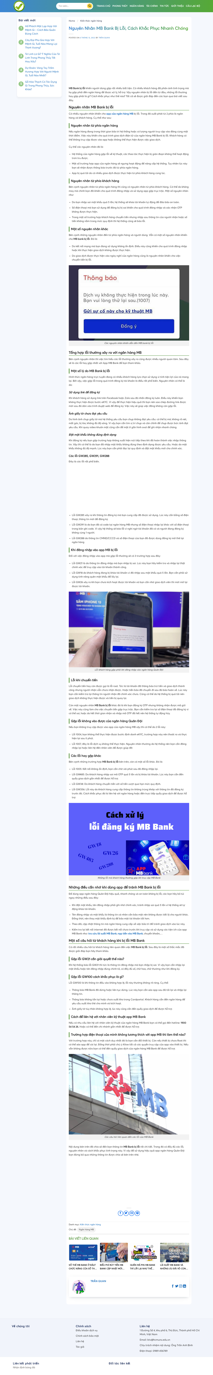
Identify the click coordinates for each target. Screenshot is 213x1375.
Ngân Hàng (137, 6)
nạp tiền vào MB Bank (130, 933)
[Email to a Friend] (131, 1213)
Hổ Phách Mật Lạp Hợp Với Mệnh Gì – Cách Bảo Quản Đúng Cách (41, 30)
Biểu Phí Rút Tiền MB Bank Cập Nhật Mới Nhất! (111, 1267)
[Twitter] (176, 1286)
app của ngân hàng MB (119, 114)
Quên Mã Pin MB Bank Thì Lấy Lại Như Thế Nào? (142, 1267)
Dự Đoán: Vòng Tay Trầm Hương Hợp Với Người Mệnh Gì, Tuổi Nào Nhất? (42, 72)
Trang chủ (103, 6)
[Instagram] (180, 1286)
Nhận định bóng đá (24, 1367)
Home (72, 21)
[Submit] (91, 6)
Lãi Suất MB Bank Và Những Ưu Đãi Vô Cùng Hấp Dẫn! (174, 1267)
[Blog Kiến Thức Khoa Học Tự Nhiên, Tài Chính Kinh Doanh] (32, 6)
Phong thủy (120, 6)
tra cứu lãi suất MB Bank (102, 933)
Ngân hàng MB (86, 1230)
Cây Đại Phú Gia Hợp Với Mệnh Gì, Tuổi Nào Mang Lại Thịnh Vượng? (41, 44)
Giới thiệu (177, 6)
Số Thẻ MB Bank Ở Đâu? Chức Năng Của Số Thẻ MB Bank (82, 1267)
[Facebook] (172, 1286)
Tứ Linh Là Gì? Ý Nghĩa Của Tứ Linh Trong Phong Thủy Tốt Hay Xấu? (42, 58)
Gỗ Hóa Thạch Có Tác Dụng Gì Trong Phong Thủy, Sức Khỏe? (41, 86)
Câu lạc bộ (193, 6)
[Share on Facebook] (120, 1213)
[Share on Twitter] (126, 1213)
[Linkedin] (184, 1286)
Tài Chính (152, 6)
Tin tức (164, 6)
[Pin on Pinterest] (137, 1213)
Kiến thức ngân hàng (91, 21)
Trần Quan (104, 38)
